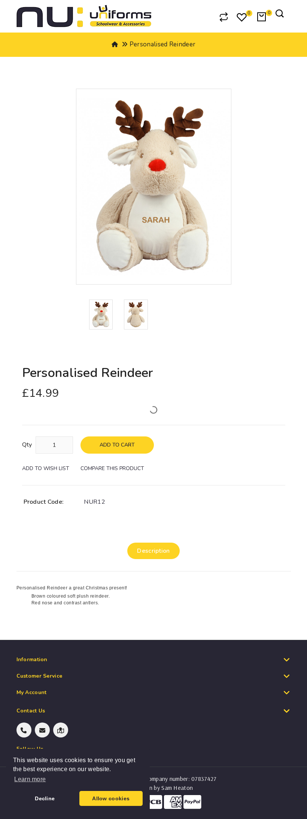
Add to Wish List (45, 468)
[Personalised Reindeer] (101, 314)
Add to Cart (117, 444)
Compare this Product (112, 468)
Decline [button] (45, 798)
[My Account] (204, 16)
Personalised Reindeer (162, 44)
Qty (27, 445)
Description (153, 551)
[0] (242, 18)
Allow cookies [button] (111, 798)
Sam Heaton (177, 787)
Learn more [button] (30, 779)
